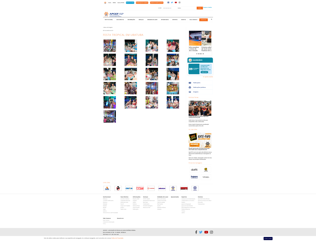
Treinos (183, 211)
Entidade (105, 204)
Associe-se (203, 19)
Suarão (159, 205)
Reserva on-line (146, 207)
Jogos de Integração (186, 204)
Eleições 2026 (136, 199)
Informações (131, 19)
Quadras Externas (186, 209)
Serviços (141, 19)
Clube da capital (161, 202)
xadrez (183, 212)
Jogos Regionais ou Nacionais (188, 207)
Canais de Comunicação (108, 222)
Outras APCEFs (120, 2)
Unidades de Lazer (152, 19)
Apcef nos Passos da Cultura (204, 200)
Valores (105, 211)
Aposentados (165, 19)
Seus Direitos (120, 19)
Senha (179, 8)
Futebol (183, 202)
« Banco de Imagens (107, 27)
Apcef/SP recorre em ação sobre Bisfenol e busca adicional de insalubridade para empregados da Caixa (200, 153)
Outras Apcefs (136, 207)
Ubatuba (159, 209)
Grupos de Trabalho (125, 205)
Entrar (199, 8)
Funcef (122, 204)
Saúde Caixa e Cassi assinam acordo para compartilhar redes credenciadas (198, 120)
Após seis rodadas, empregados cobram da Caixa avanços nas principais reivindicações (200, 158)
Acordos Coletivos (125, 199)
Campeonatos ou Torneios (188, 200)
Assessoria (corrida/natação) (188, 199)
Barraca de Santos (161, 199)
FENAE (114, 2)
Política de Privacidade (117, 238)
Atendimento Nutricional (149, 200)
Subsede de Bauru (161, 207)
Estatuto (105, 205)
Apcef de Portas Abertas (203, 199)
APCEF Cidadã (146, 199)
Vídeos (134, 202)
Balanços (105, 199)
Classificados (146, 204)
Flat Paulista (160, 204)
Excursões (200, 202)
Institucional (109, 19)
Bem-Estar (145, 202)
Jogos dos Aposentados (187, 205)
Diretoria (105, 202)
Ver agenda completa (208, 76)
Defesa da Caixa (124, 202)
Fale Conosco (193, 19)
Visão (104, 209)
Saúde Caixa (123, 209)
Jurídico (122, 207)
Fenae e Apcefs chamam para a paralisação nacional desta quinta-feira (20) (199, 125)
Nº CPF (160, 8)
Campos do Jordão (161, 200)
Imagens (195, 92)
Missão (104, 207)
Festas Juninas (201, 204)
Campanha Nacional (125, 200)
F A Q (104, 223)
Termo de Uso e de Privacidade (110, 212)
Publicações (196, 82)
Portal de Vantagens (195, 163)
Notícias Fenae (193, 97)
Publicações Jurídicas (199, 87)
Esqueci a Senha (207, 7)
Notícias (135, 204)
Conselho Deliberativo (108, 200)
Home (109, 2)
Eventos (183, 19)
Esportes (174, 19)
